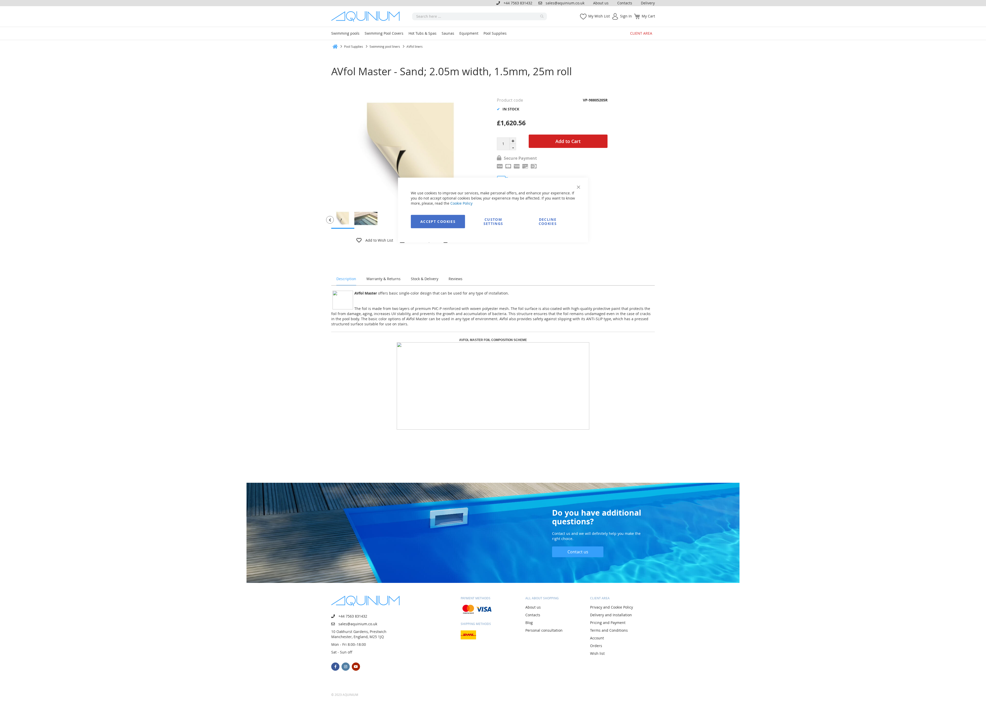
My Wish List (599, 16)
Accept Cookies (438, 221)
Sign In (626, 16)
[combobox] (479, 16)
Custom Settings (493, 221)
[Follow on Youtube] (356, 666)
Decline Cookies (548, 221)
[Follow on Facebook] (335, 666)
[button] (330, 220)
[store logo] (367, 16)
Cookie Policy (461, 203)
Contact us (577, 552)
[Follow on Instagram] (346, 666)
